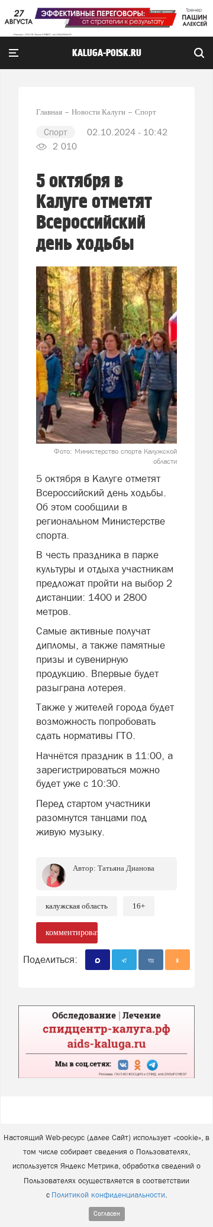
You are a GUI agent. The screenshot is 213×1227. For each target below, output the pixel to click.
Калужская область (77, 905)
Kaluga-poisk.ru (106, 53)
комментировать (72, 932)
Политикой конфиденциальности (108, 1194)
